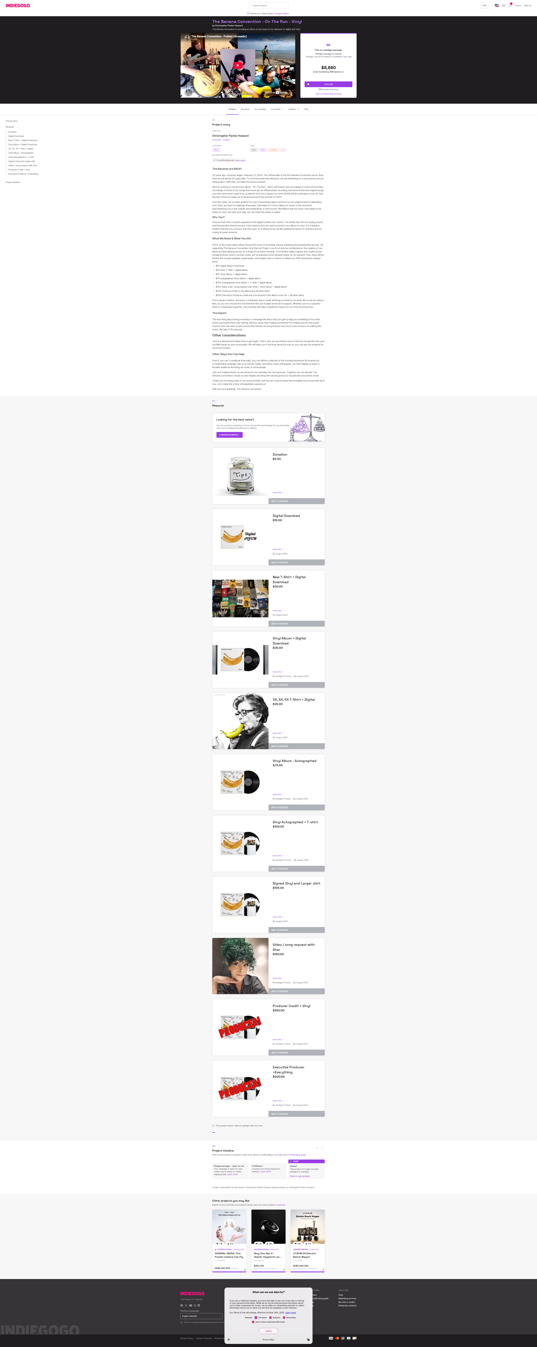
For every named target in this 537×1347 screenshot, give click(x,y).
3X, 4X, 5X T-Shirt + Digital (20, 148)
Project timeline (13, 182)
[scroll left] (317, 1148)
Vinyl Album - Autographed (20, 153)
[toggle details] (246, 1271)
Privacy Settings (221, 1338)
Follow (328, 84)
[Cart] (504, 5)
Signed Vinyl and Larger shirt (21, 161)
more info (216, 140)
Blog (311, 1302)
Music (216, 150)
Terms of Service (204, 1338)
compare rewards (229, 435)
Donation (12, 132)
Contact (313, 1295)
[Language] (497, 5)
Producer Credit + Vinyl (19, 169)
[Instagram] (195, 1305)
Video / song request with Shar (22, 165)
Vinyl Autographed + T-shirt (21, 157)
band (263, 150)
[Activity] (510, 5)
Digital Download (16, 136)
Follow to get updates (300, 1176)
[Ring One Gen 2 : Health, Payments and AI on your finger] (268, 1227)
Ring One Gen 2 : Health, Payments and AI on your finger (267, 1257)
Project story (12, 121)
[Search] (252, 5)
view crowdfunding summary (328, 94)
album (254, 150)
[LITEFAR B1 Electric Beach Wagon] (308, 1227)
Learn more (232, 1174)
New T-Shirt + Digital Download (22, 140)
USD (484, 5)
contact (226, 140)
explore (281, 1205)
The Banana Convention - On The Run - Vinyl (257, 21)
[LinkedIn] (199, 1305)
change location (281, 13)
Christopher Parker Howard (229, 25)
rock (283, 150)
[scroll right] (323, 1202)
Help (280, 1155)
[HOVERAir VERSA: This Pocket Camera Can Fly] (229, 1227)
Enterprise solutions (348, 1305)
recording (273, 150)
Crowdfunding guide (296, 1155)
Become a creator (347, 1302)
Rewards (10, 127)
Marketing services (347, 1298)
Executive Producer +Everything (23, 174)
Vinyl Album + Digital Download (22, 144)
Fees (341, 1295)
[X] (186, 1305)
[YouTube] (190, 1305)
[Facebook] (181, 1305)
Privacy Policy (186, 1338)
